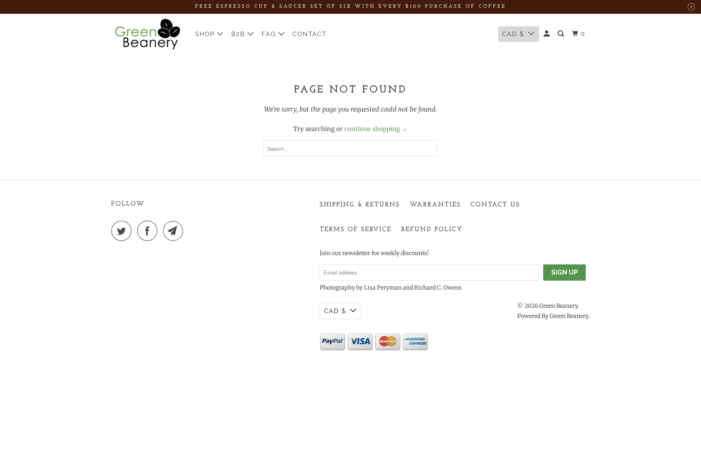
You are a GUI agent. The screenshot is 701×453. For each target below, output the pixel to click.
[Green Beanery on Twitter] (123, 231)
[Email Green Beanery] (175, 231)
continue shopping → (376, 129)
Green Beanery (558, 305)
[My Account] (547, 33)
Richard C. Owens (438, 287)
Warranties (435, 205)
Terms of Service (355, 229)
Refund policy (432, 229)
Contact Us (495, 205)
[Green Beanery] (147, 34)
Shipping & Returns (360, 205)
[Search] (562, 33)
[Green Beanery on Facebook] (149, 231)
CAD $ (513, 34)
